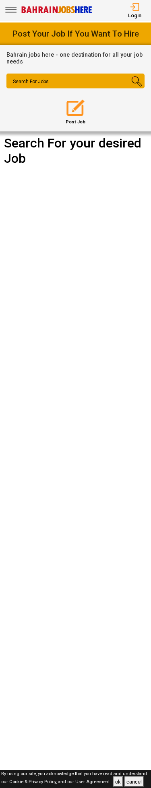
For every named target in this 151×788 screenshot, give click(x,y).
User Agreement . (93, 782)
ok (118, 782)
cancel (134, 782)
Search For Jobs (31, 81)
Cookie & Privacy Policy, (33, 782)
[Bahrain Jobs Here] (57, 12)
